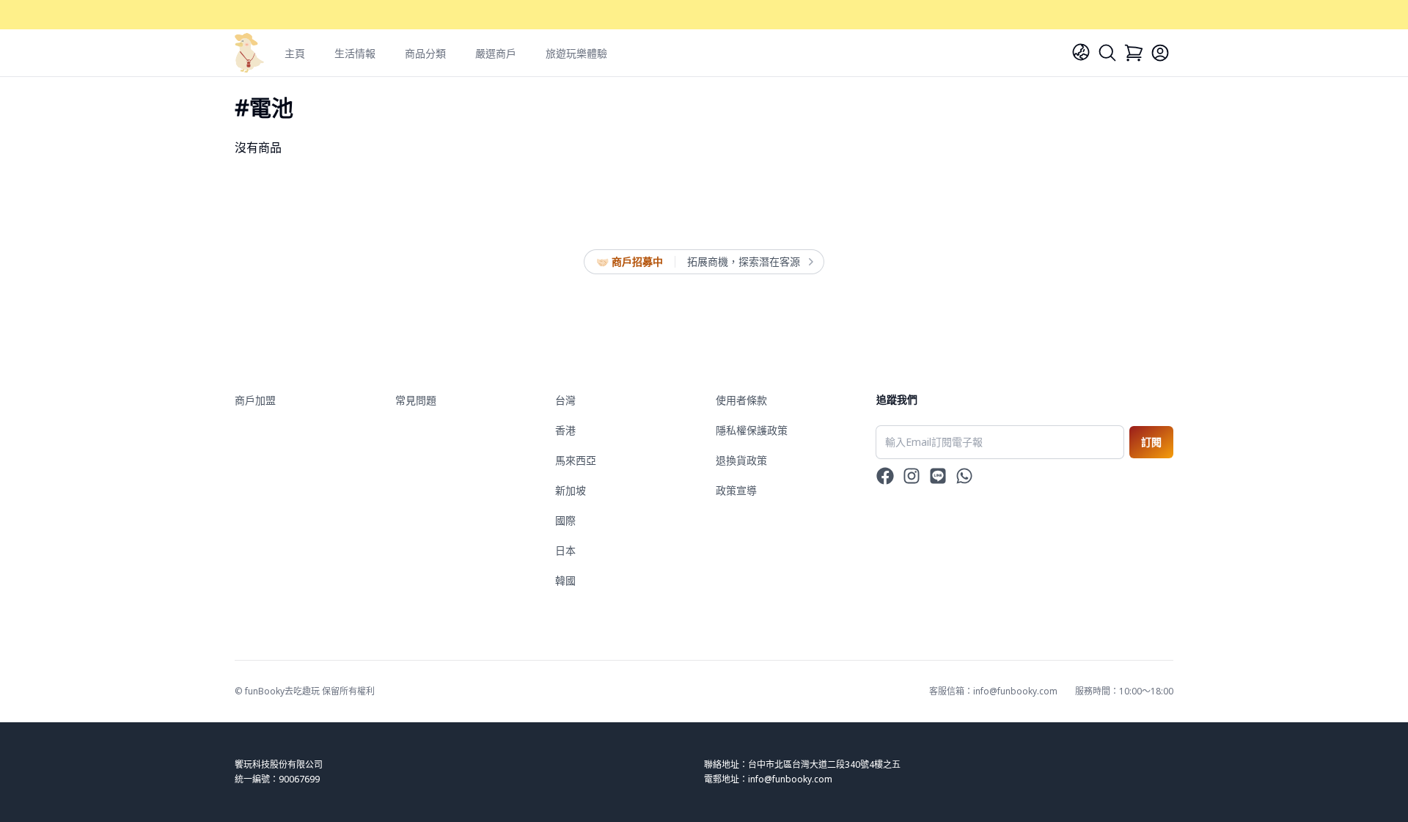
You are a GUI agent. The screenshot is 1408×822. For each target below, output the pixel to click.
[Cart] (1134, 53)
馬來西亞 (575, 460)
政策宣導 (736, 490)
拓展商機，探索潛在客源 (743, 261)
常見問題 (415, 400)
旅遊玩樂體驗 (576, 53)
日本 (565, 550)
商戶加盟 (255, 400)
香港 (565, 430)
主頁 (295, 53)
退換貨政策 (741, 460)
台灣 (565, 400)
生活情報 (354, 53)
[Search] (1107, 53)
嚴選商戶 (495, 53)
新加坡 (570, 490)
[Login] (1160, 53)
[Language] (1081, 52)
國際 (565, 520)
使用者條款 (741, 400)
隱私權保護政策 (752, 430)
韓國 (565, 580)
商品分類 (425, 53)
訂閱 (1151, 442)
